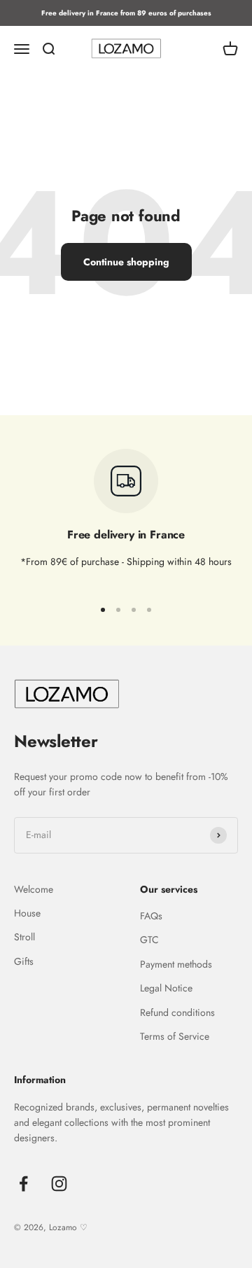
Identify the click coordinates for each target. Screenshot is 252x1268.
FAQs (151, 916)
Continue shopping (126, 262)
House (27, 913)
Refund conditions (177, 1012)
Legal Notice (166, 988)
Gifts (24, 961)
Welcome (33, 889)
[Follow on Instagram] (59, 1183)
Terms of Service (174, 1036)
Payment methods (176, 964)
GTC (149, 940)
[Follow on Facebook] (23, 1183)
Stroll (24, 937)
